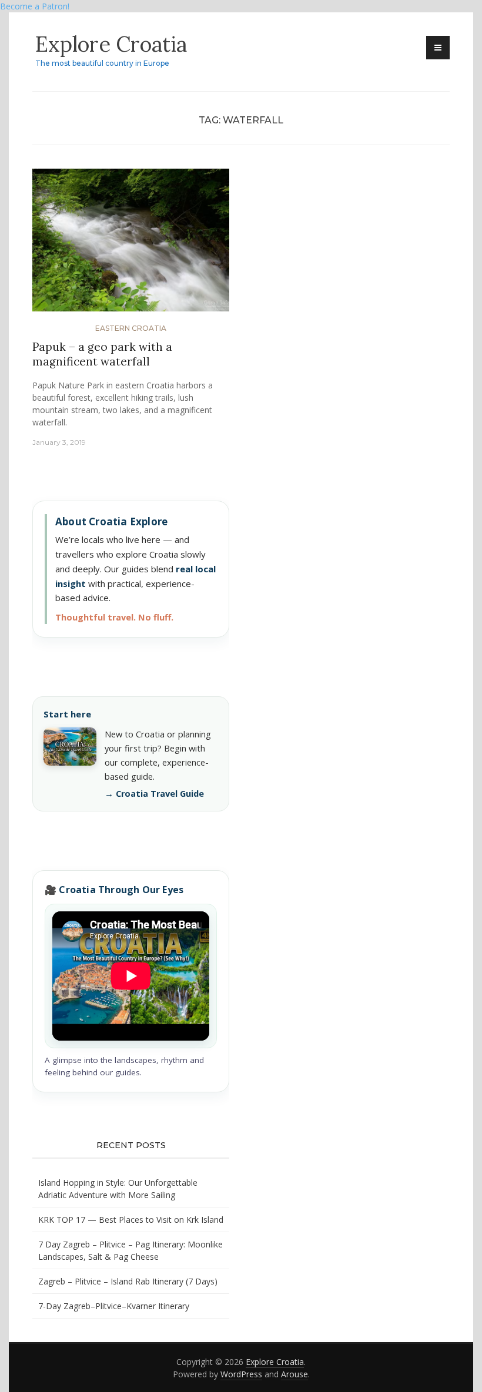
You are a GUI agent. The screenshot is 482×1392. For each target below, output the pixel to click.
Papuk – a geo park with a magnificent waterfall (102, 354)
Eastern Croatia (130, 328)
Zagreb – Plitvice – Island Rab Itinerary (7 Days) (127, 1281)
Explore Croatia (111, 44)
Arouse (294, 1374)
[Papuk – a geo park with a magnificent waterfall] (130, 244)
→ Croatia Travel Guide (154, 793)
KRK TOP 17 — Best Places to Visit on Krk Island (130, 1219)
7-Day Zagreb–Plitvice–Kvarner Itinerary (113, 1306)
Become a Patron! (34, 6)
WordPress (241, 1374)
